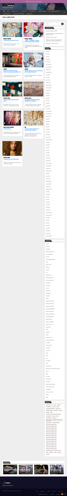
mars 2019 (48, 228)
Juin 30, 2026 (54, 472)
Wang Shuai (51, 452)
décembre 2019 (48, 212)
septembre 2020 (49, 189)
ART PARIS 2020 (49, 406)
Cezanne (47, 269)
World (47, 397)
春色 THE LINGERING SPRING (10, 470)
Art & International (49, 254)
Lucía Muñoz (48, 360)
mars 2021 (48, 173)
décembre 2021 (48, 163)
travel (47, 452)
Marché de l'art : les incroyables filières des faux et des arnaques (54, 420)
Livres (47, 358)
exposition (60, 410)
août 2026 (47, 51)
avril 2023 (47, 129)
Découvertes (32, 11)
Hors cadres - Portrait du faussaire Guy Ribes (53, 414)
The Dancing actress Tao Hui (10, 40)
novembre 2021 (48, 165)
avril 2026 (47, 56)
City (46, 272)
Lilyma (47, 355)
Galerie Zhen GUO (49, 324)
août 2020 (47, 191)
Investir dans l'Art (49, 337)
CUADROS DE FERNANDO (50, 408)
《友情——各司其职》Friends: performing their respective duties (32, 42)
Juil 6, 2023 (6, 130)
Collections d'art (49, 275)
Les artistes (5, 38)
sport (60, 450)
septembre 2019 (49, 215)
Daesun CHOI (58, 408)
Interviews (47, 332)
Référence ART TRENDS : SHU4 (51, 446)
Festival (47, 298)
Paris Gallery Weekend (55, 422)
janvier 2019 (48, 233)
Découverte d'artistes (49, 277)
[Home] (4, 11)
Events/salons (7, 13)
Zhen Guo (47, 454)
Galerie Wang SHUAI (49, 316)
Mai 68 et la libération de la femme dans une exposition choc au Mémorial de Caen (12, 72)
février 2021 (48, 176)
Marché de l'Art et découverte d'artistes (53, 368)
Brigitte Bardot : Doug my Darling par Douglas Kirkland (33, 71)
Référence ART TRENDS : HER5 (51, 433)
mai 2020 (47, 199)
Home (8, 11)
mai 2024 (47, 100)
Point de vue (48, 381)
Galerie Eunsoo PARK (50, 306)
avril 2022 (47, 152)
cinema (58, 406)
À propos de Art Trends (18, 13)
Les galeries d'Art (49, 345)
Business (47, 267)
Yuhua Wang (59, 452)
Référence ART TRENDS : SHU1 (51, 441)
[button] (64, 12)
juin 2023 (47, 124)
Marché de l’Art (15, 11)
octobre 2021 (48, 168)
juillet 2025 (48, 74)
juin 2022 (47, 147)
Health (47, 329)
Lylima (47, 363)
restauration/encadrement (50, 384)
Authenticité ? (7, 128)
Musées (8, 157)
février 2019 (48, 230)
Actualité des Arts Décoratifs (11, 159)
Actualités (24, 11)
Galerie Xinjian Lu (49, 319)
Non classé (48, 376)
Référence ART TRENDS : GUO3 (51, 428)
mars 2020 (48, 204)
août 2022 (47, 142)
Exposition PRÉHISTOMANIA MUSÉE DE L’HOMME (32, 100)
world (55, 452)
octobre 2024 (48, 90)
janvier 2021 (48, 178)
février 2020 (48, 207)
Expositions (5, 157)
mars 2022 (48, 155)
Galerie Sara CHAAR (50, 311)
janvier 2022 (48, 160)
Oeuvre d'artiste (48, 422)
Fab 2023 (47, 412)
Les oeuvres (9, 38)
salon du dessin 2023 (49, 450)
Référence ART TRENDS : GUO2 (51, 426)
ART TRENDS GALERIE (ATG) (54, 11)
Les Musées (48, 347)
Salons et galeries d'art (50, 386)
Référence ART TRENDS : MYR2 (51, 439)
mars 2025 (48, 77)
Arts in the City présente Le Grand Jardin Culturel (32, 129)
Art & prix (47, 256)
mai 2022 (47, 150)
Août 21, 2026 (7, 472)
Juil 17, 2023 (27, 73)
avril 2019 (47, 225)
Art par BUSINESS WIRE (50, 259)
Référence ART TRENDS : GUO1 (51, 424)
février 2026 (48, 59)
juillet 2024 (48, 95)
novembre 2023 (48, 113)
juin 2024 (47, 98)
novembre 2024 (48, 87)
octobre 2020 (48, 186)
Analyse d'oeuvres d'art (50, 251)
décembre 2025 (48, 64)
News (47, 373)
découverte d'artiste (49, 410)
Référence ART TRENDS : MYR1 (51, 437)
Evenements (48, 290)
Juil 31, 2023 (6, 42)
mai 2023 (47, 126)
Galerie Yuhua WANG (50, 321)
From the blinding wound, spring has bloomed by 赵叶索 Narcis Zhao (25, 471)
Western (47, 394)
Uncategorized (48, 389)
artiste (47, 262)
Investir (47, 334)
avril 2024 (47, 103)
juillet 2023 (48, 121)
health (51, 412)
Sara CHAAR (56, 450)
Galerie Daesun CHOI (50, 303)
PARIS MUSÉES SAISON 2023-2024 (11, 100)
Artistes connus (42, 11)
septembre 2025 (49, 72)
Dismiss (40, 1)
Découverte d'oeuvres (50, 280)
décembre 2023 (48, 111)
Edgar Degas (56, 410)
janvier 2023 (48, 137)
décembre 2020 (48, 181)
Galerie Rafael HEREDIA (50, 308)
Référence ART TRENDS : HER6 (51, 435)
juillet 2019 (48, 217)
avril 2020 (47, 202)
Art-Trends (11, 42)
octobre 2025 (48, 69)
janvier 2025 (48, 82)
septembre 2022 (49, 139)
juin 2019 (47, 220)
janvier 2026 (48, 61)
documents (48, 285)
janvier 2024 (48, 108)
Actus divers (48, 249)
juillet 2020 (48, 194)
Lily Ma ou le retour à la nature (51, 37)
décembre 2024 (48, 85)
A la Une (47, 243)
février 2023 (48, 134)
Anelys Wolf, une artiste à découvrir (52, 43)
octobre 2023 (48, 116)
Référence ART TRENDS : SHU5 (51, 448)
